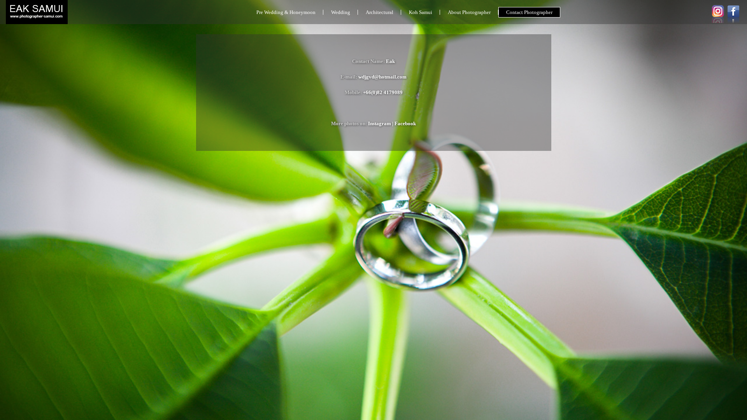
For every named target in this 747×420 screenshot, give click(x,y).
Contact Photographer (529, 12)
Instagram (379, 123)
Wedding (340, 12)
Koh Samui (420, 12)
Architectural (379, 12)
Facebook (405, 123)
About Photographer (469, 12)
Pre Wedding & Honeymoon (286, 12)
